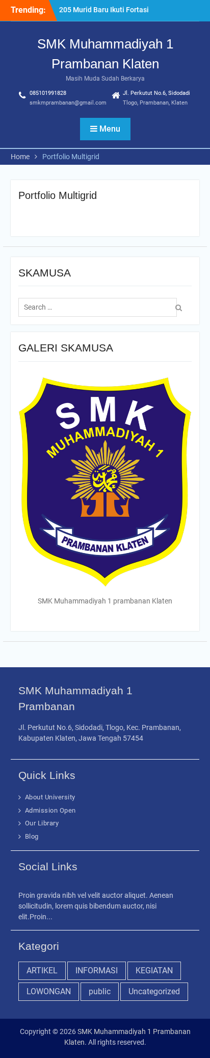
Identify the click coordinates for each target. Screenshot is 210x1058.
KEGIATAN (154, 970)
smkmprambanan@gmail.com (68, 102)
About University (50, 797)
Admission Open (50, 810)
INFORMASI (96, 970)
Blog (32, 836)
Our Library (42, 823)
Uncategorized (154, 991)
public (100, 991)
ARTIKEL (42, 970)
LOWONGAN (49, 991)
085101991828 (48, 93)
